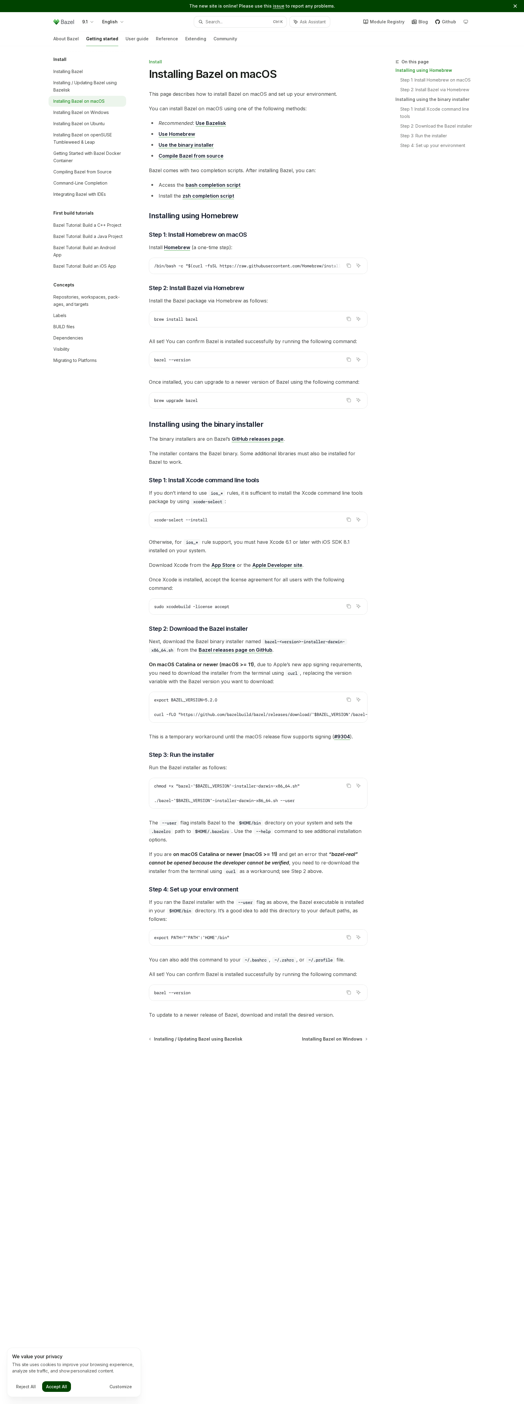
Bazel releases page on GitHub (235, 650)
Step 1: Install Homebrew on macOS (435, 79)
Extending (195, 38)
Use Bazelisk (211, 123)
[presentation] (258, 266)
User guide (137, 38)
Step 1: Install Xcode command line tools (435, 112)
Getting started (102, 38)
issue (278, 5)
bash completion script (213, 185)
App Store (223, 565)
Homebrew (177, 247)
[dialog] (74, 1372)
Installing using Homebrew (423, 70)
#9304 (342, 737)
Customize (120, 1386)
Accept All (56, 1386)
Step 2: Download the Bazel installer (436, 126)
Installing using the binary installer (432, 99)
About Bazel (66, 38)
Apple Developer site (277, 565)
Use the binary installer (186, 145)
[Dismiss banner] (515, 6)
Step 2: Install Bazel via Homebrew (434, 89)
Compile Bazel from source (191, 156)
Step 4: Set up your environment (432, 145)
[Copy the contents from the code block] (349, 265)
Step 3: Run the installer (423, 135)
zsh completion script (208, 196)
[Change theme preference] (466, 22)
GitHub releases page (258, 439)
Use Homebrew (177, 134)
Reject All (26, 1386)
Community (225, 38)
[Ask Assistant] (358, 265)
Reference (167, 38)
